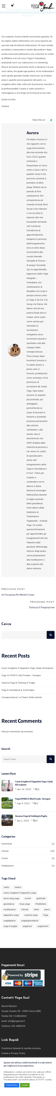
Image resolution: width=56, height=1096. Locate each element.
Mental (24, 909)
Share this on (38, 119)
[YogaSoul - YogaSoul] (43, 5)
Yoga (45, 915)
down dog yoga (11, 898)
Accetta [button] (25, 1085)
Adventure (6, 843)
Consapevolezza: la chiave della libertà (21, 697)
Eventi (4, 858)
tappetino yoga (11, 915)
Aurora (33, 133)
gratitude (41, 898)
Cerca (6, 624)
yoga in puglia (10, 926)
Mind (36, 909)
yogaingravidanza (29, 920)
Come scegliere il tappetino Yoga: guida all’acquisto (27, 668)
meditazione (10, 909)
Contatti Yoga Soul (15, 997)
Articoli (4, 851)
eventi (28, 898)
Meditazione (7, 865)
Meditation (40, 904)
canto (6, 887)
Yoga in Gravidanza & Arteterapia (17, 690)
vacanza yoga (30, 915)
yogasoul (27, 926)
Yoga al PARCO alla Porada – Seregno (21, 675)
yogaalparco (10, 920)
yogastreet (42, 926)
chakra (18, 887)
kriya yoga (25, 904)
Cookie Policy (12, 1085)
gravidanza (9, 904)
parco (47, 909)
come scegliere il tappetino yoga (20, 892)
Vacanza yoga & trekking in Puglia (18, 682)
